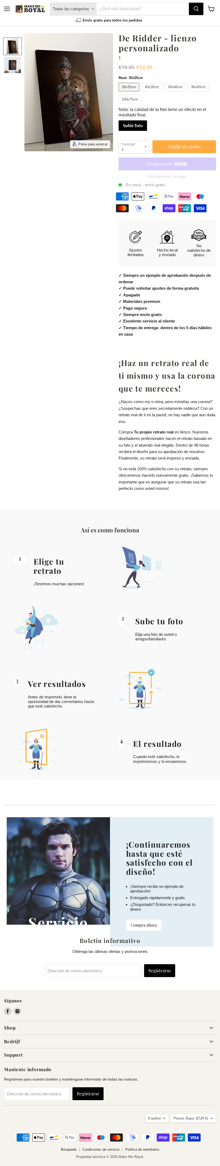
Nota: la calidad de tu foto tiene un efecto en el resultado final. (162, 112)
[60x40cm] (176, 92)
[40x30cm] (153, 92)
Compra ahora (144, 925)
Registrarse (159, 970)
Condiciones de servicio (100, 1149)
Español (154, 1118)
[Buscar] (196, 9)
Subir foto (133, 125)
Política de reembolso (142, 1149)
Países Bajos (191, 1118)
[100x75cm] (131, 104)
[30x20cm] (130, 92)
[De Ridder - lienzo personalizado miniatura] (12, 46)
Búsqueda (68, 1149)
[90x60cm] (199, 92)
